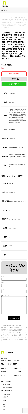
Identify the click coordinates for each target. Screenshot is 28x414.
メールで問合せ (14, 79)
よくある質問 (17, 371)
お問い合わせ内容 (5, 295)
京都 (4, 406)
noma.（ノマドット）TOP (7, 17)
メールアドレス (4, 289)
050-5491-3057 (11, 364)
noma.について (18, 368)
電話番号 (3, 282)
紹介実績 (3, 371)
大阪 (4, 404)
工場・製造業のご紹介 (8, 387)
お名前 (2, 276)
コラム (3, 375)
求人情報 (15, 17)
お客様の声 (5, 397)
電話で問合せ (14, 74)
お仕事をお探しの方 (6, 381)
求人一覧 (3, 400)
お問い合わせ (17, 375)
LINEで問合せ (14, 84)
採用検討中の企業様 (6, 391)
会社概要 (3, 368)
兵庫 (4, 409)
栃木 (19, 17)
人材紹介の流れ (6, 394)
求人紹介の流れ (6, 384)
